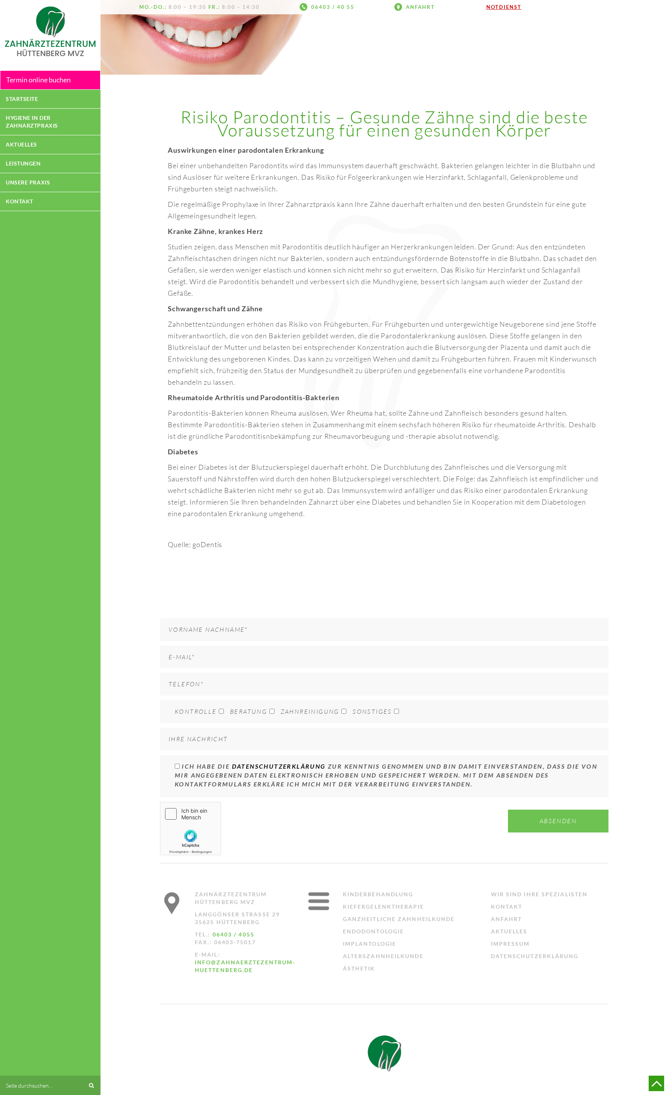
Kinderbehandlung (378, 894)
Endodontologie (373, 931)
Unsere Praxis (28, 182)
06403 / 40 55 (332, 7)
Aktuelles (21, 144)
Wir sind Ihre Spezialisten (539, 894)
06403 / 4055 (233, 934)
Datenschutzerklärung (279, 766)
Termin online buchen (38, 79)
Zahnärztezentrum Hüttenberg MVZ (50, 31)
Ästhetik (359, 968)
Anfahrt (420, 7)
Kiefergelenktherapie (383, 906)
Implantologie (369, 943)
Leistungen (23, 163)
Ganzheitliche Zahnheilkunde (399, 919)
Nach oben (656, 1083)
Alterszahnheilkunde (383, 956)
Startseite (22, 99)
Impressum (510, 943)
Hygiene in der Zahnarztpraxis (32, 121)
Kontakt (19, 201)
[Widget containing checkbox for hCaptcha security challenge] (190, 828)
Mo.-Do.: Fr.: (199, 7)
